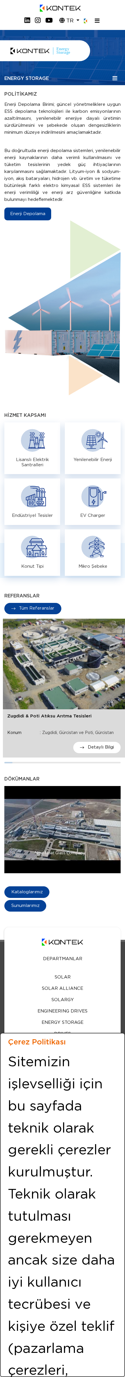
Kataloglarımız (27, 892)
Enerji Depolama (27, 214)
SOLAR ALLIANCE (62, 988)
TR (70, 21)
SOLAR (63, 977)
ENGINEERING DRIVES (63, 1011)
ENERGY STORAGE (62, 1022)
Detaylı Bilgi (100, 747)
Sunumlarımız (25, 905)
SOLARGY (62, 1000)
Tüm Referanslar (35, 608)
